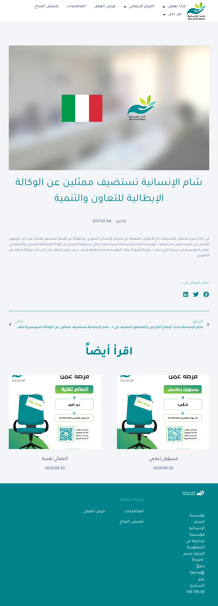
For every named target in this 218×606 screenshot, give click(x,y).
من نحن (175, 14)
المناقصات (76, 7)
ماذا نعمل (177, 7)
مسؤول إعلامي (163, 459)
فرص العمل (105, 7)
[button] (206, 295)
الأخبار (121, 222)
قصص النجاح (46, 7)
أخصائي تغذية (55, 459)
